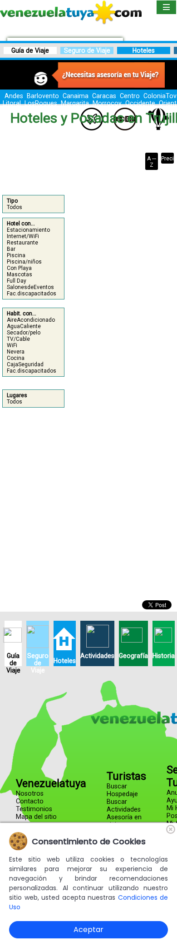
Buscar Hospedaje (122, 790)
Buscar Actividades (124, 805)
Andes (14, 96)
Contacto (30, 801)
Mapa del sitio (36, 817)
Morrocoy (107, 103)
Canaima (75, 96)
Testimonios (34, 809)
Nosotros (30, 793)
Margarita (75, 103)
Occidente (140, 103)
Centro (130, 96)
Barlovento (43, 96)
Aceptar (88, 929)
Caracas (104, 96)
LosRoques (41, 103)
